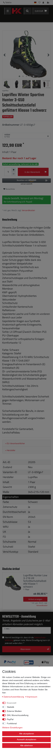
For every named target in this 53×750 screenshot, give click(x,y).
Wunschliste (10, 189)
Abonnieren (25, 649)
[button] (26, 181)
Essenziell (11, 703)
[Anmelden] (44, 2)
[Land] (35, 2)
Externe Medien (14, 711)
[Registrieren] (48, 2)
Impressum (32, 697)
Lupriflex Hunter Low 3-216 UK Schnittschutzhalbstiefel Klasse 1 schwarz (35, 581)
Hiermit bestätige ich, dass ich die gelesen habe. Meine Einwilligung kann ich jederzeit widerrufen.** (27, 640)
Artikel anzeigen (35, 599)
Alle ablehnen (26, 745)
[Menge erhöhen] (13, 170)
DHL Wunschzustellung (17, 715)
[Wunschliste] (39, 2)
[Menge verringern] (13, 174)
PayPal (10, 719)
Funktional (12, 723)
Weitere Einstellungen (12, 727)
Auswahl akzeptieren (26, 739)
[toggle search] (28, 10)
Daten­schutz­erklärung (14, 697)
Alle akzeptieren (26, 733)
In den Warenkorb (32, 171)
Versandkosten (28, 210)
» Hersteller (10, 450)
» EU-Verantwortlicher (15, 443)
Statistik (10, 707)
